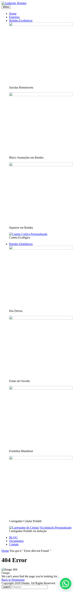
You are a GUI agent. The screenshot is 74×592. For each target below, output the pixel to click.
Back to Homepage (13, 579)
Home (5, 550)
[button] (65, 583)
